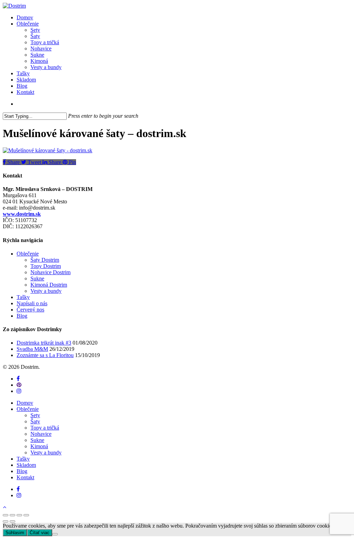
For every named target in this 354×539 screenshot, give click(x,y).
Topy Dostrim (45, 266)
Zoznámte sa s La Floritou (45, 355)
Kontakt (25, 477)
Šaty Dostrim (44, 260)
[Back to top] (4, 507)
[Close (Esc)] (5, 515)
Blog (22, 316)
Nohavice (41, 434)
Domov (25, 403)
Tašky (23, 297)
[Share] (12, 515)
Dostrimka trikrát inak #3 (44, 343)
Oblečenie (28, 254)
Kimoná (39, 446)
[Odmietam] (55, 534)
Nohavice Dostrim (50, 272)
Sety (35, 415)
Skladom (26, 465)
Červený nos (30, 309)
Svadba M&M (32, 349)
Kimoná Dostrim (48, 285)
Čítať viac (39, 532)
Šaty (35, 421)
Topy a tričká (44, 428)
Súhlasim (15, 532)
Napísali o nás (32, 303)
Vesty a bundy (46, 291)
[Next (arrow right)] (12, 521)
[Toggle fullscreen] (19, 515)
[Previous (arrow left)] (5, 521)
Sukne (37, 278)
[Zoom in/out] (26, 515)
